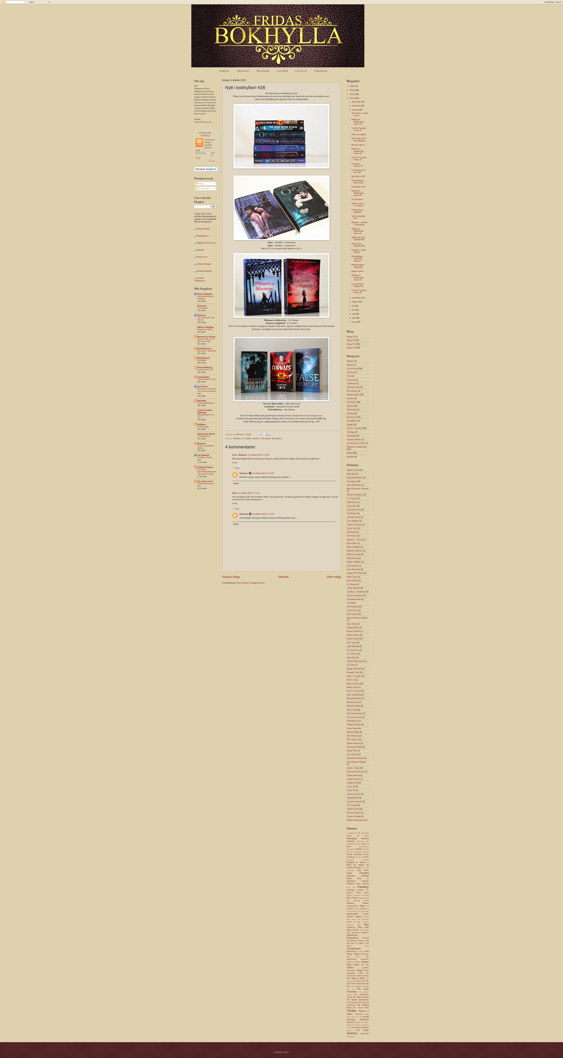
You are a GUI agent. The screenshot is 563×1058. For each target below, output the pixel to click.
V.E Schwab (352, 805)
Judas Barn (365, 911)
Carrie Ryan (352, 506)
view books (211, 161)
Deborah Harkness (354, 551)
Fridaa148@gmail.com (203, 122)
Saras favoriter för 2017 (206, 379)
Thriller (351, 1010)
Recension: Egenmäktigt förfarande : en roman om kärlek (206, 471)
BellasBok (201, 401)
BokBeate (201, 424)
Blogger (285, 1052)
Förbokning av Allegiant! (357, 211)
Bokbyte (237, 438)
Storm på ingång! (358, 134)
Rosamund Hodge (354, 747)
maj (354, 314)
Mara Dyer (363, 927)
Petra (234, 493)
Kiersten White (353, 635)
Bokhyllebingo (364, 846)
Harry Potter (352, 898)
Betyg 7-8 (351, 344)
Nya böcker (277, 438)
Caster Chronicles (354, 854)
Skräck (350, 967)
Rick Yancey (352, 739)
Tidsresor (358, 1014)
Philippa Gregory (354, 724)
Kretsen (350, 916)
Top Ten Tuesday (354, 428)
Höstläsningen (203, 427)
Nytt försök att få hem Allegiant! (358, 139)
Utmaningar (321, 71)
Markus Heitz (352, 687)
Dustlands (351, 876)
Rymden (358, 957)
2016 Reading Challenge (205, 134)
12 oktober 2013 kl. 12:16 (248, 493)
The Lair (350, 989)
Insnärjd (363, 909)
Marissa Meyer (353, 684)
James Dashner (353, 588)
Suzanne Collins (354, 794)
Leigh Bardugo (353, 646)
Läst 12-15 (301, 71)
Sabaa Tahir (352, 751)
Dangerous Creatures (358, 860)
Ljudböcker (351, 383)
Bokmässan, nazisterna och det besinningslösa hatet (206, 391)
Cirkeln (366, 857)
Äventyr (352, 1033)
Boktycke (201, 315)
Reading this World (206, 434)
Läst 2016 (282, 71)
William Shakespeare (356, 820)
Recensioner (263, 71)
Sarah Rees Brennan (355, 772)
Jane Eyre (356, 911)
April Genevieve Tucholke (358, 489)
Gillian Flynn (352, 577)
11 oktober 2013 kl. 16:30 (258, 455)
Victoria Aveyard (354, 813)
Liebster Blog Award (355, 661)
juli (353, 306)
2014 (352, 94)
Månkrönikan (352, 935)
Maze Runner (353, 930)
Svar (237, 468)
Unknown (243, 473)
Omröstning (352, 410)
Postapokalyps (354, 948)
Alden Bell (351, 474)
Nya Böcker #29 (358, 176)
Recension (351, 417)
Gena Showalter (353, 569)
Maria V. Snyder (353, 676)
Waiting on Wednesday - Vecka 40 (358, 277)
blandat (350, 453)
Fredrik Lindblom (354, 562)
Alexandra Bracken (355, 477)
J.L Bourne (351, 584)
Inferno (356, 909)
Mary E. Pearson (354, 691)
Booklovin (202, 306)
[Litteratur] (199, 250)
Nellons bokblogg (205, 327)
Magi (366, 924)
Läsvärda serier (353, 387)
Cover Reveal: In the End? (358, 171)
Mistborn (365, 932)
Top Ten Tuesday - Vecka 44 (359, 129)
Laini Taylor (351, 642)
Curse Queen (202, 308)
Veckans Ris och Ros (356, 443)
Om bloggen (243, 71)
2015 (352, 90)
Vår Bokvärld (203, 455)
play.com (350, 1030)
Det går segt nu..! (358, 145)
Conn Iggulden (353, 521)
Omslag (350, 413)
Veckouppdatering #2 (205, 403)
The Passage (352, 1002)
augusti (355, 302)
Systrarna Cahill (355, 973)
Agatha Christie (353, 470)
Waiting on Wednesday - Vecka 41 (358, 231)
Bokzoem (201, 443)
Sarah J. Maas (353, 768)
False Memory (362, 884)
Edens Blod (354, 878)
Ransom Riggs (353, 732)
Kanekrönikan (352, 914)
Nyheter (350, 406)
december (356, 102)
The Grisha (356, 983)
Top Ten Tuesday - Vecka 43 (359, 158)
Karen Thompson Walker (357, 618)
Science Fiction (353, 962)
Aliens (349, 836)
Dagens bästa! (357, 271)
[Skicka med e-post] (258, 434)
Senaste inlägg (231, 576)
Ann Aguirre (352, 481)
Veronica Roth (353, 809)
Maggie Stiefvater (354, 669)
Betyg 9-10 (351, 348)
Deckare (357, 867)
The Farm (357, 981)
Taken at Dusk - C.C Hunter (358, 204)
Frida (206, 139)
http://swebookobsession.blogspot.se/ (304, 416)
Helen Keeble (352, 580)
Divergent (364, 873)
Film (348, 376)
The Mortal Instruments (358, 1000)
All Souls (363, 836)
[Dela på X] (264, 434)
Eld (368, 878)
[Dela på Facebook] (267, 434)
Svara (234, 462)
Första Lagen (362, 893)
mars (354, 322)
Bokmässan (351, 849)
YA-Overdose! (357, 199)
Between (358, 844)
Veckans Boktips (354, 439)
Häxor (363, 906)
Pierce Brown (352, 728)
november (356, 106)
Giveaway (351, 380)
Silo (367, 965)
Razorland (351, 951)
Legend (358, 916)
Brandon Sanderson (355, 495)
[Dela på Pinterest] (269, 434)
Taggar (349, 424)
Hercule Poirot (361, 900)
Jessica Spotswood (355, 595)
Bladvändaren (203, 358)
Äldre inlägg (334, 576)
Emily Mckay (352, 558)
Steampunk (351, 970)
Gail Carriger (352, 566)
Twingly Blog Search (203, 214)
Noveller (350, 398)
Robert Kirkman (353, 743)
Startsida (224, 71)
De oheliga (358, 865)
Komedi (366, 914)
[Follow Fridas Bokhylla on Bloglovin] (205, 170)
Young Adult (356, 1027)
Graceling (365, 895)
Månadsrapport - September (358, 266)
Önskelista (364, 1034)
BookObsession (204, 348)
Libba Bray (351, 657)
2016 (352, 86)
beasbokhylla (203, 377)
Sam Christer (352, 754)
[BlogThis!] (261, 434)
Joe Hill (350, 603)
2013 (352, 98)
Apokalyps (352, 838)
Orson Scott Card (354, 717)
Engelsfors (351, 881)
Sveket (366, 970)
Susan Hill (351, 790)
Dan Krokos (352, 536)
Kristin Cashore (353, 639)
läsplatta (350, 457)
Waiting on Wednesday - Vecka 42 (358, 193)
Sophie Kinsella (353, 779)
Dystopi (365, 875)
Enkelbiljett (201, 360)
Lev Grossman (353, 650)
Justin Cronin (352, 610)
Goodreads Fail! (358, 187)
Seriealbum (351, 421)
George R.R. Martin (355, 573)
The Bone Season (361, 976)
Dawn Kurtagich (353, 547)
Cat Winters (352, 513)
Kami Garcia (352, 614)
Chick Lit (359, 857)
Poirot (367, 946)
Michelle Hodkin (353, 706)
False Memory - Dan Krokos (358, 181)
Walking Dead (359, 1022)
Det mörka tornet (204, 481)
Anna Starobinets (354, 485)
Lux (358, 925)
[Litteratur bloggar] (202, 264)
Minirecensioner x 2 (205, 370)
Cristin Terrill (352, 528)
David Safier (352, 543)
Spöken (366, 968)
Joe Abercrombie (354, 599)
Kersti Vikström (353, 631)
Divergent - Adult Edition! (358, 251)
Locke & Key (353, 922)
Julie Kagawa (352, 606)
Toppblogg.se (200, 281)
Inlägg (200, 183)
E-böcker (350, 372)
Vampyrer (364, 1019)
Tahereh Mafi (352, 798)
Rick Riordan (352, 736)
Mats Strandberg (354, 695)
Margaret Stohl (353, 672)
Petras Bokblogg (204, 367)
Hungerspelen (352, 906)
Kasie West (352, 624)
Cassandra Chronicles (361, 852)
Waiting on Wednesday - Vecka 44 (358, 121)
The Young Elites (361, 1008)
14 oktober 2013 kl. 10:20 (263, 473)
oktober (355, 110)
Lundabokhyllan (203, 436)
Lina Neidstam (363, 919)
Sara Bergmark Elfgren (356, 762)
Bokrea (359, 849)
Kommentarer (204, 188)
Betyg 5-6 (351, 340)
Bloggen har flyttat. (204, 329)
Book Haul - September (206, 351)
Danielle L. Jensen (354, 539)
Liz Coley (351, 665)
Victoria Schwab (354, 816)
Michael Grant (353, 702)
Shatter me (358, 965)
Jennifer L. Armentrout (261, 438)
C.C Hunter (246, 438)
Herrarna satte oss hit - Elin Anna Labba (206, 340)
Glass (349, 895)
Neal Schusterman (354, 713)
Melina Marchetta (354, 698)
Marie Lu (350, 680)
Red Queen (360, 951)
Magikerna (351, 927)
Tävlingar (351, 432)
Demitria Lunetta (354, 554)
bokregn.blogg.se (205, 467)
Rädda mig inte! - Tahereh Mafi (358, 238)
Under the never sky (354, 1017)
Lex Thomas (352, 654)
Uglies (367, 1014)
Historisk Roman (358, 903)
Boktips (350, 365)
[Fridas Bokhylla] (202, 229)
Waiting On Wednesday (357, 447)
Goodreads (357, 895)
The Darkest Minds (356, 978)
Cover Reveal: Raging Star (357, 285)
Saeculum (365, 959)
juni (354, 310)
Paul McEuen (352, 721)
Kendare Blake (353, 627)
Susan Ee (351, 786)
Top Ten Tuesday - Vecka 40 (359, 291)
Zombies (365, 1027)
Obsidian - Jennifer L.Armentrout (359, 223)
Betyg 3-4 (351, 336)
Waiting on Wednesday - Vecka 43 (358, 151)
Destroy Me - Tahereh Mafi (358, 245)
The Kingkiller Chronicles (360, 986)
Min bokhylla (352, 391)
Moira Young (352, 710)
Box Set (350, 852)
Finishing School (355, 890)
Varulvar (350, 1022)
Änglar (366, 1030)
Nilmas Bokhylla (204, 294)
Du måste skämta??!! (357, 165)
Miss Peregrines (354, 932)
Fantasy (363, 886)
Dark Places (202, 386)
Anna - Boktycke (239, 455)
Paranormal (352, 938)
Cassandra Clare (354, 510)
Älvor (358, 1030)
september (357, 298)
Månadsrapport (353, 395)
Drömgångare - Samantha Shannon (357, 258)
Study (359, 970)
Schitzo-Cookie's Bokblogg (205, 411)
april (354, 318)
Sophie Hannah (353, 775)
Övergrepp (350, 1036)
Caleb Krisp (352, 502)
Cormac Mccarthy (354, 524)
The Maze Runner (361, 997)
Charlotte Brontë (354, 517)
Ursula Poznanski (354, 801)
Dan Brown (351, 532)
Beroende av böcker (206, 337)
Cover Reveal (352, 368)
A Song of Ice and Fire (358, 833)
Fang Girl (351, 887)
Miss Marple (364, 930)
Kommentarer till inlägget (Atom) (250, 583)
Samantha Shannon (355, 758)
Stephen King (352, 783)
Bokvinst (366, 849)
